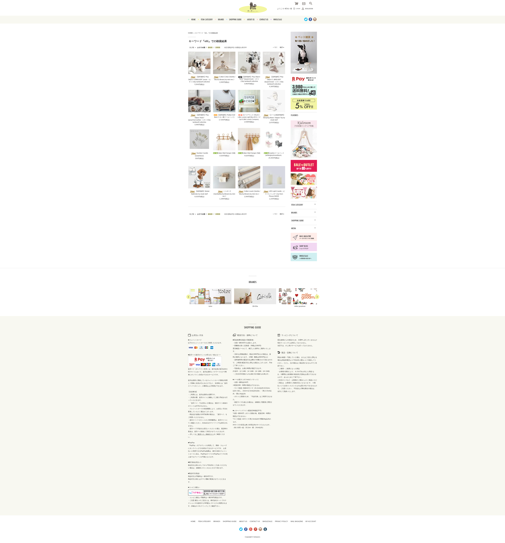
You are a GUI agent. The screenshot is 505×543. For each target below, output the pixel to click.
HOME (192, 22)
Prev (188, 296)
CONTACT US (262, 22)
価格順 (210, 47)
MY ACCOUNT (310, 521)
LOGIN (298, 8)
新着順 (217, 47)
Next (317, 296)
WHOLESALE (276, 22)
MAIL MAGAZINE (297, 521)
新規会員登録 (309, 8)
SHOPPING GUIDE (233, 22)
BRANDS (219, 22)
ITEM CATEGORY (205, 22)
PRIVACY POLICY (281, 521)
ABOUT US (249, 22)
